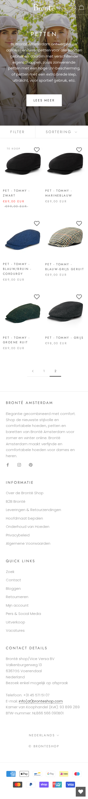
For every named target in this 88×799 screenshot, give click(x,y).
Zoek (10, 571)
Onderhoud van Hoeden (27, 526)
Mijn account (17, 605)
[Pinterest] (31, 465)
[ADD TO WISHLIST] (37, 150)
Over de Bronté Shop (25, 492)
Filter (17, 132)
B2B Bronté (15, 501)
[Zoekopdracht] (75, 7)
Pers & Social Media (23, 613)
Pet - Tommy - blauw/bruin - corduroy (17, 269)
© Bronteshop (44, 746)
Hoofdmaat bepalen (24, 518)
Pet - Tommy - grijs (64, 337)
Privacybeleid (18, 535)
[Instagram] (19, 465)
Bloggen (13, 588)
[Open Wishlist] (81, 792)
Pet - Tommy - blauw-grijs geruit (64, 266)
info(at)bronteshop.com (41, 701)
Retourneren (17, 596)
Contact (13, 579)
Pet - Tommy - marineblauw (58, 193)
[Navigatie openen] (6, 7)
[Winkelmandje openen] (81, 7)
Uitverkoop (15, 622)
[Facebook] (8, 465)
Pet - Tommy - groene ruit (16, 340)
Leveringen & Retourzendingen (33, 509)
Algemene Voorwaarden (28, 543)
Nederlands (42, 735)
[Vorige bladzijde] (32, 371)
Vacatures (15, 630)
